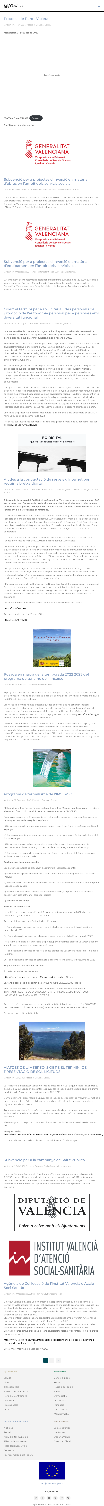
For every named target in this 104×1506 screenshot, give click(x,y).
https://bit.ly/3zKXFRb (15, 608)
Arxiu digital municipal (16, 1437)
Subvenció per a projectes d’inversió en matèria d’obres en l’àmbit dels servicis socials (45, 181)
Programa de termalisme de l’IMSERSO (38, 794)
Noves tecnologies (82, 489)
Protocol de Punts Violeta (26, 19)
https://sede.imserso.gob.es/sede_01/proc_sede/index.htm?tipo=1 (39, 977)
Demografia (60, 1396)
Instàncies (59, 1432)
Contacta (9, 1450)
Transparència (11, 1387)
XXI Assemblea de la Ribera (18, 1455)
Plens (7, 1382)
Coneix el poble (62, 1378)
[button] (99, 5)
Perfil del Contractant (15, 1396)
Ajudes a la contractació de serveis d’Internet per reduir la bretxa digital (46, 481)
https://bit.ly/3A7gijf (87, 714)
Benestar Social (43, 25)
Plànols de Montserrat (15, 1441)
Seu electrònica (62, 1428)
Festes (57, 1382)
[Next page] (58, 1360)
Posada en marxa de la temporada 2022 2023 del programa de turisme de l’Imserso (46, 676)
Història (58, 1391)
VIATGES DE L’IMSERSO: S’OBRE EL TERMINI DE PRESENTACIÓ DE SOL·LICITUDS (45, 1069)
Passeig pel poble (63, 1387)
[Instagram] (36, 1498)
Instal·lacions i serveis (15, 1446)
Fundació (59, 1405)
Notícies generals (63, 323)
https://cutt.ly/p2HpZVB (24, 425)
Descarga (36, 118)
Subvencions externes (68, 189)
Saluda (7, 1378)
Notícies (8, 1428)
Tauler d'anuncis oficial (16, 1391)
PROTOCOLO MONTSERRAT (16, 118)
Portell (7, 1432)
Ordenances (10, 1400)
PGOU (7, 1409)
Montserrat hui (62, 1414)
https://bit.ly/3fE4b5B (15, 620)
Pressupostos (11, 1405)
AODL (43, 1294)
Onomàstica (60, 1400)
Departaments (62, 1437)
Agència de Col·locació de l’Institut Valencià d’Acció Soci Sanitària (49, 1285)
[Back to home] (13, 5)
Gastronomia (61, 1409)
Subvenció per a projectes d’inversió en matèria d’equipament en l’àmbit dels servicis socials (45, 264)
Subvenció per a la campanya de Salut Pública (44, 1160)
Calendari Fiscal (62, 1441)
